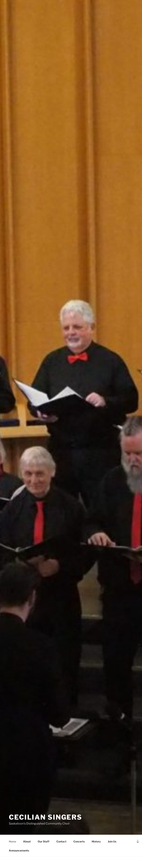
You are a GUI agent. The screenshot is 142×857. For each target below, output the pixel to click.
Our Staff (43, 841)
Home (12, 841)
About (27, 841)
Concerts (79, 841)
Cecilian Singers (45, 817)
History (96, 841)
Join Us (112, 841)
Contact (61, 841)
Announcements (19, 850)
